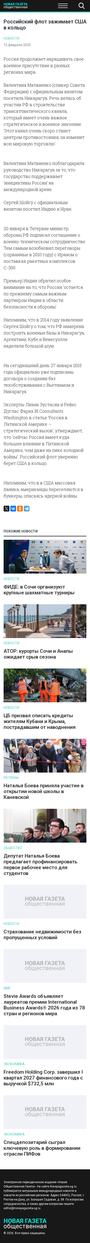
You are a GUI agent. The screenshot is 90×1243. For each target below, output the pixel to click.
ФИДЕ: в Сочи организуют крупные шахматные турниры (39, 590)
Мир (7, 988)
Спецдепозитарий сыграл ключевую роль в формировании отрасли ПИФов (42, 1148)
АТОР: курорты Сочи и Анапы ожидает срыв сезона (38, 654)
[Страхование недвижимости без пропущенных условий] (45, 917)
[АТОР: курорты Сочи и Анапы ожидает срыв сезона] (45, 637)
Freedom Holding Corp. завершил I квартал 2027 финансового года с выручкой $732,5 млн (43, 1078)
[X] (6, 508)
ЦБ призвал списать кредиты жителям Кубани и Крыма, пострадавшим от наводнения (40, 721)
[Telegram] (27, 508)
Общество (41, 7)
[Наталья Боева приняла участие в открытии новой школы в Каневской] (45, 771)
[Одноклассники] (20, 508)
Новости (11, 38)
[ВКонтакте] (13, 508)
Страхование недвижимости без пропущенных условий (42, 934)
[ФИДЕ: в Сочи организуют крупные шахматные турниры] (45, 572)
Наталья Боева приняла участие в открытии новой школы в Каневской (44, 791)
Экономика (14, 1064)
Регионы (11, 778)
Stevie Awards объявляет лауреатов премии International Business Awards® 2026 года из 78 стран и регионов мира (44, 1004)
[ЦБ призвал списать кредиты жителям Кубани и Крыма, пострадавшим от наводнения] (45, 701)
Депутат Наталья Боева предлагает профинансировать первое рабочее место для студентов (40, 864)
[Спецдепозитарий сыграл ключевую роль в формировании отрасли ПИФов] (45, 1128)
